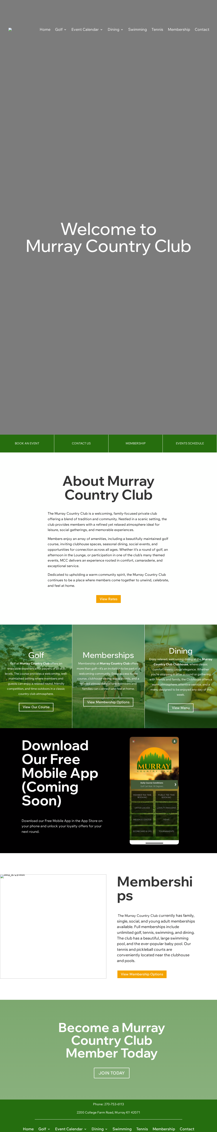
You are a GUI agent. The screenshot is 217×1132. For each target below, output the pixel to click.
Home (45, 29)
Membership (179, 29)
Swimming (137, 29)
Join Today (112, 1073)
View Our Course (36, 707)
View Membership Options (108, 702)
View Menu (181, 708)
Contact (202, 29)
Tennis (157, 29)
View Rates (108, 599)
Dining (113, 29)
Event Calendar (85, 29)
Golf (59, 29)
